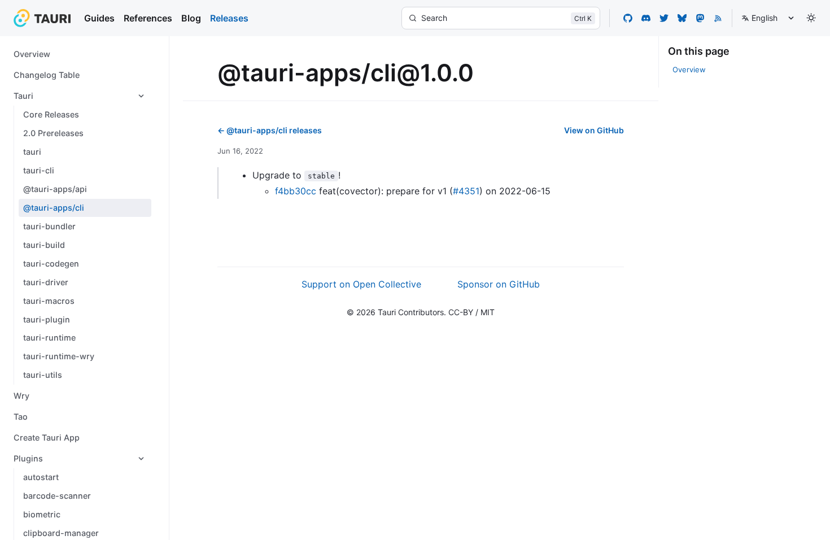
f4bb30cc (295, 191)
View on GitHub (594, 130)
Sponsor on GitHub (498, 284)
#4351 (466, 191)
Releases (229, 18)
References (148, 18)
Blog (191, 18)
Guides (99, 18)
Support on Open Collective (361, 284)
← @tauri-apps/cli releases (269, 130)
